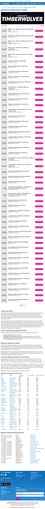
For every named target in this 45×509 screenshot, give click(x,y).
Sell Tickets (40, 3)
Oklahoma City (4, 388)
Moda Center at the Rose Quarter (14, 392)
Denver (2, 403)
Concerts (18, 3)
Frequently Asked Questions (21, 475)
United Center (12, 379)
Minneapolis (3, 401)
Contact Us (18, 474)
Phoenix (2, 395)
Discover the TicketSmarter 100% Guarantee (22, 1)
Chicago (2, 379)
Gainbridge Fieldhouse (12, 406)
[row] (22, 31)
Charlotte (3, 422)
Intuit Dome (12, 394)
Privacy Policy (3, 490)
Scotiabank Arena (13, 407)
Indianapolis (3, 405)
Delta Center (12, 398)
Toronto (2, 407)
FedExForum (12, 418)
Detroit (2, 415)
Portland (2, 391)
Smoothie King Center (34, 444)
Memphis (3, 418)
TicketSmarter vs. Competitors (36, 475)
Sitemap (2, 494)
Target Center (32, 365)
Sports (23, 3)
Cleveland (3, 382)
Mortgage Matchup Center (35, 451)
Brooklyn (3, 419)
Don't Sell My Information (5, 491)
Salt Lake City (4, 398)
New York (3, 413)
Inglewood (3, 394)
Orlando (2, 380)
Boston (2, 421)
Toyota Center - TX (13, 384)
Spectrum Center (13, 422)
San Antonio (3, 383)
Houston (2, 384)
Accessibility (3, 493)
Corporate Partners (34, 474)
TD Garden (12, 421)
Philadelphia (3, 410)
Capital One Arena (13, 409)
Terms (2, 489)
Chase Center (12, 402)
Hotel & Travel (33, 3)
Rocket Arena (12, 382)
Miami (2, 377)
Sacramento (3, 390)
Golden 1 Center (13, 390)
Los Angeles (3, 429)
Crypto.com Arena (13, 429)
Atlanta (2, 424)
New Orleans (3, 386)
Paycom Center (13, 388)
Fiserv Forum (26, 361)
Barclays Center (13, 419)
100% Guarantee (19, 476)
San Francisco (4, 402)
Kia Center (12, 380)
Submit (17, 498)
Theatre (27, 3)
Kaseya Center (13, 377)
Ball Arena (12, 403)
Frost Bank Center (13, 383)
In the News (33, 477)
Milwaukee (3, 399)
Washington (3, 409)
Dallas (2, 426)
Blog (31, 479)
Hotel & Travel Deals (34, 476)
